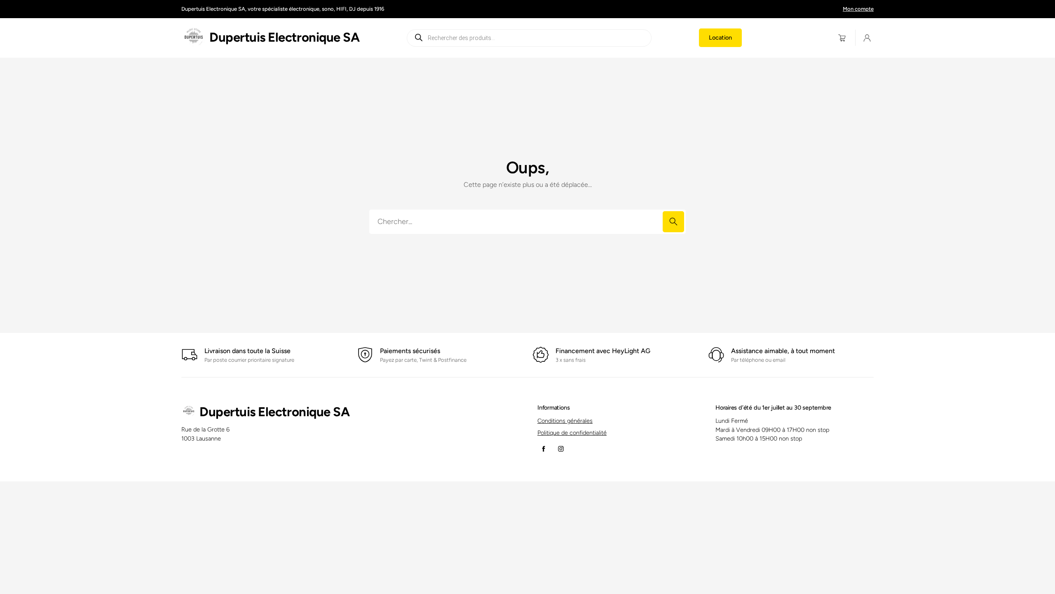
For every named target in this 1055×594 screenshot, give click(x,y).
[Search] (673, 221)
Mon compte (858, 9)
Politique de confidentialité (572, 432)
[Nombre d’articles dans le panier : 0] (842, 38)
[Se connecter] (867, 38)
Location (720, 37)
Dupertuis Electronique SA (284, 37)
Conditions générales (565, 420)
